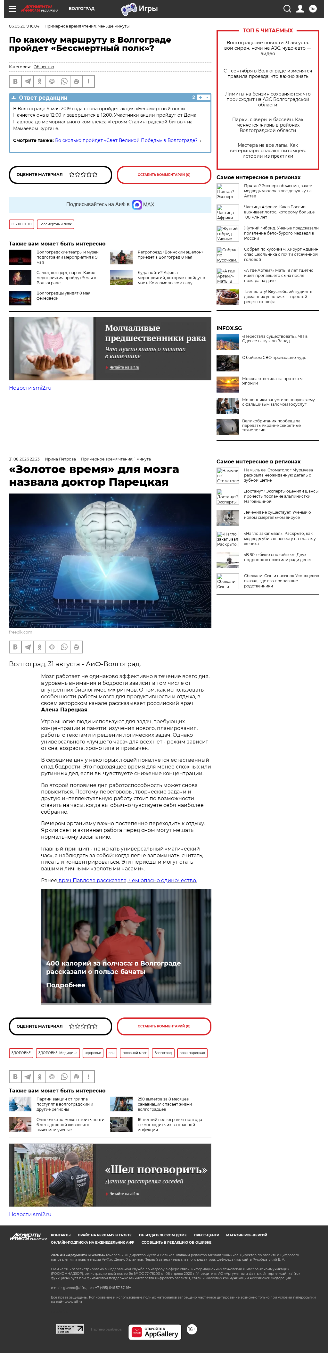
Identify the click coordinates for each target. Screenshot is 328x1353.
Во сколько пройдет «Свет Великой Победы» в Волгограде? (126, 140)
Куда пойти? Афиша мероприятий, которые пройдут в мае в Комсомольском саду (171, 277)
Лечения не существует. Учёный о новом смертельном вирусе (277, 515)
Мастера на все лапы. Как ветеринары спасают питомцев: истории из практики (268, 151)
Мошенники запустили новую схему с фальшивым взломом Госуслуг (278, 402)
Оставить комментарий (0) (164, 175)
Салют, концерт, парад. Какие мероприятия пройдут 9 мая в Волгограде (66, 277)
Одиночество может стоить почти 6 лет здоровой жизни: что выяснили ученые (70, 1124)
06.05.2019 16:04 (24, 26)
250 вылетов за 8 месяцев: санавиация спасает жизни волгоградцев (165, 1104)
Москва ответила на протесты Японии (272, 381)
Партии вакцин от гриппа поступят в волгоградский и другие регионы (65, 1104)
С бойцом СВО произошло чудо (274, 357)
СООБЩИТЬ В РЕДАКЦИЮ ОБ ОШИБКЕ (176, 1243)
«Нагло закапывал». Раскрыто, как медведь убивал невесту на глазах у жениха (280, 538)
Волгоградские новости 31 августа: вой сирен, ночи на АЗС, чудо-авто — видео (267, 48)
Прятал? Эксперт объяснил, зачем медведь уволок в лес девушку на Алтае (278, 190)
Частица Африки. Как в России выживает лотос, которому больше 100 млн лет (279, 212)
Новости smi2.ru (30, 388)
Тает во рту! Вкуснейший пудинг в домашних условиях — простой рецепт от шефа (278, 296)
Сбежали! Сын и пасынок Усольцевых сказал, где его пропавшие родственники (281, 580)
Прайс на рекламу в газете (105, 1235)
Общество (44, 66)
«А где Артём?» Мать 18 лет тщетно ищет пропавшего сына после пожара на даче (279, 275)
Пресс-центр (206, 1235)
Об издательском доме (163, 1235)
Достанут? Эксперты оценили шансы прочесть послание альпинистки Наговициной (281, 496)
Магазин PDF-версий (246, 1235)
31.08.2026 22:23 (24, 459)
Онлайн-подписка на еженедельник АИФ (92, 1243)
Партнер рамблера (106, 1329)
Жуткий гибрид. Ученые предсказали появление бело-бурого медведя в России (281, 233)
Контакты (60, 1235)
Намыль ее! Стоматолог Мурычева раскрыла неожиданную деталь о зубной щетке (278, 475)
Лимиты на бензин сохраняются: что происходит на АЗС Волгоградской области (268, 99)
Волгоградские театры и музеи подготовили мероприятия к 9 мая (68, 257)
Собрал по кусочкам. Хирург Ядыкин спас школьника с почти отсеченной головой (281, 254)
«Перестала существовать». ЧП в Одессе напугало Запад (275, 338)
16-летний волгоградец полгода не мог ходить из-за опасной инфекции (170, 1124)
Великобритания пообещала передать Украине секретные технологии (271, 425)
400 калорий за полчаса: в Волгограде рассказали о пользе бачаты (113, 967)
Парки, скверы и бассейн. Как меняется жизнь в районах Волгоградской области (267, 125)
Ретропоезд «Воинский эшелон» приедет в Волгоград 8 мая (170, 255)
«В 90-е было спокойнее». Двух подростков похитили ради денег (278, 557)
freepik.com (20, 632)
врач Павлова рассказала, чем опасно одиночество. (127, 880)
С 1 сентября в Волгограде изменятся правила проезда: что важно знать (268, 73)
